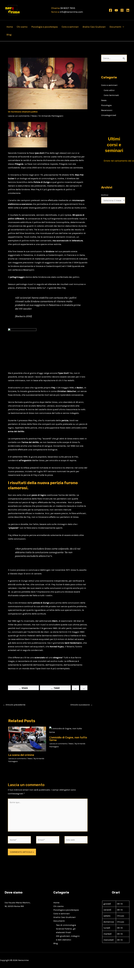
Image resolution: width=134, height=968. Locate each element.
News (34, 115)
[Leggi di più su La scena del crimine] (27, 738)
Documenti (115, 26)
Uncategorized (108, 115)
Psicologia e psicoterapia (44, 26)
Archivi (104, 195)
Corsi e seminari (70, 26)
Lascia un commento (19, 115)
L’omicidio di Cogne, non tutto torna (68, 739)
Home (10, 26)
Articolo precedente (14, 704)
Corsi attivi (109, 90)
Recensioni (106, 110)
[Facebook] (110, 10)
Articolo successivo (81, 704)
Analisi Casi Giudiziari (94, 26)
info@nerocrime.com (71, 11)
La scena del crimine (21, 755)
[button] (122, 27)
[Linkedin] (127, 10)
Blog (9, 34)
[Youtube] (116, 10)
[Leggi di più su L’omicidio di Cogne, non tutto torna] (68, 730)
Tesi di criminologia (66, 925)
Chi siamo (22, 26)
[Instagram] (122, 10)
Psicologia (106, 105)
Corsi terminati (111, 95)
